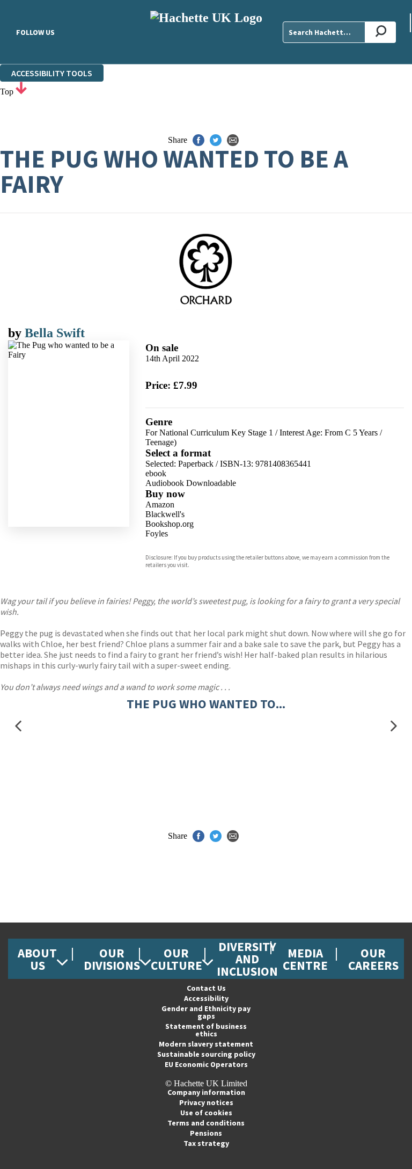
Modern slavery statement (206, 1044)
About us (37, 959)
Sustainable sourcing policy (206, 1054)
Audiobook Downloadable (190, 483)
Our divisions (112, 959)
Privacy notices (206, 1102)
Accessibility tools (51, 73)
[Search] (380, 32)
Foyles (156, 533)
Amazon (159, 504)
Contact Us (206, 988)
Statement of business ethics (206, 1030)
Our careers (373, 959)
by (16, 333)
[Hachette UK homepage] (206, 32)
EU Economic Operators (206, 1064)
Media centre (305, 959)
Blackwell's (165, 514)
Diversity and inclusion (247, 958)
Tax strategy (206, 1143)
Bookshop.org (169, 523)
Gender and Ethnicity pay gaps (206, 1012)
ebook (155, 473)
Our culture (176, 959)
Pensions (206, 1133)
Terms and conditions (206, 1123)
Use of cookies (206, 1112)
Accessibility (206, 998)
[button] (18, 726)
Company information (206, 1092)
